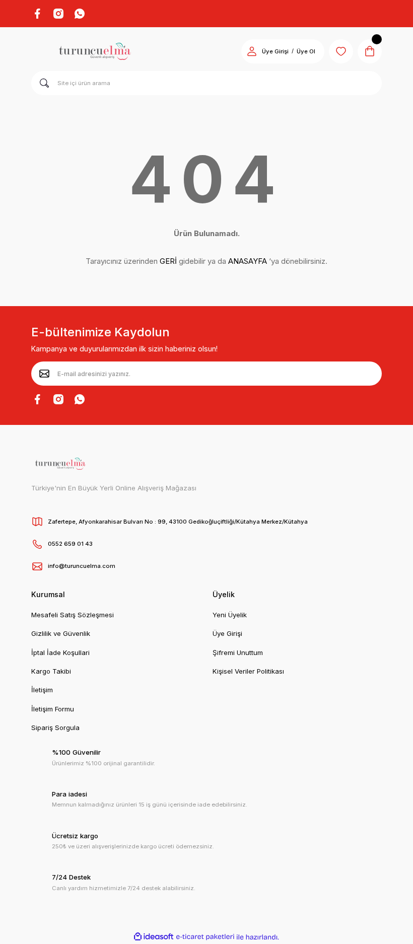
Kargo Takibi (51, 671)
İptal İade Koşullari (60, 652)
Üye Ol (306, 51)
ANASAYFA (247, 261)
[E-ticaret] (205, 936)
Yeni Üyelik (230, 615)
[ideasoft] (153, 936)
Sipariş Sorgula (55, 727)
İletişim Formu (52, 709)
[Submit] (44, 373)
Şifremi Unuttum (238, 652)
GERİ (168, 261)
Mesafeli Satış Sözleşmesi (72, 615)
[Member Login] (252, 51)
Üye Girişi (275, 51)
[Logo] (94, 51)
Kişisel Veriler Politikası (248, 671)
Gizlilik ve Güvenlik (60, 633)
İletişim (42, 690)
